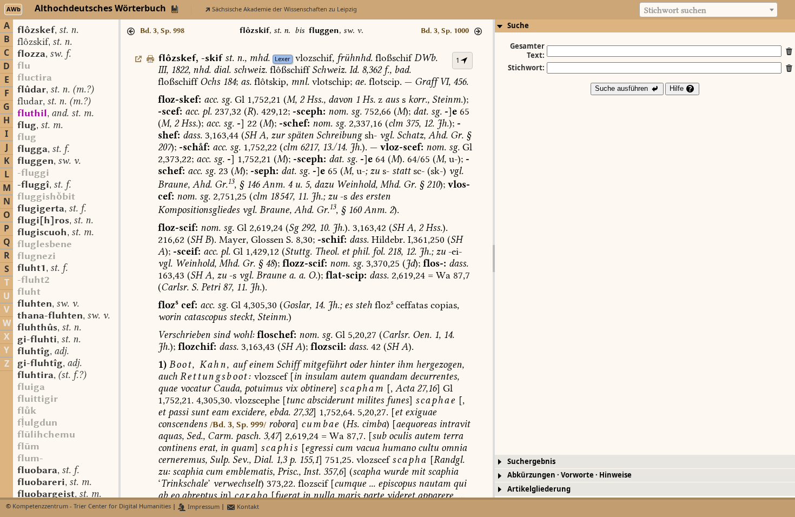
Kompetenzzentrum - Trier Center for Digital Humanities (91, 507)
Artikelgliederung (539, 489)
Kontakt (247, 507)
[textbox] (708, 10)
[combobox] (708, 9)
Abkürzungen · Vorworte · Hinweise (569, 475)
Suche (518, 26)
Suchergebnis (531, 461)
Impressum (203, 507)
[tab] (645, 25)
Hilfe (678, 88)
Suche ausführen (622, 88)
